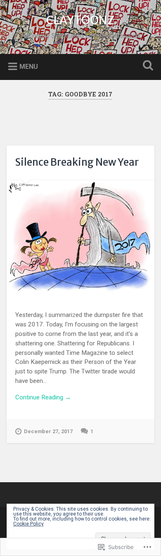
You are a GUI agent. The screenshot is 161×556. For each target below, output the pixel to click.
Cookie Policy (28, 524)
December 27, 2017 (48, 431)
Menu (28, 66)
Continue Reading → (43, 397)
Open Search (146, 66)
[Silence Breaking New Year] (81, 236)
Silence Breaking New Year (77, 162)
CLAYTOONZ (80, 20)
